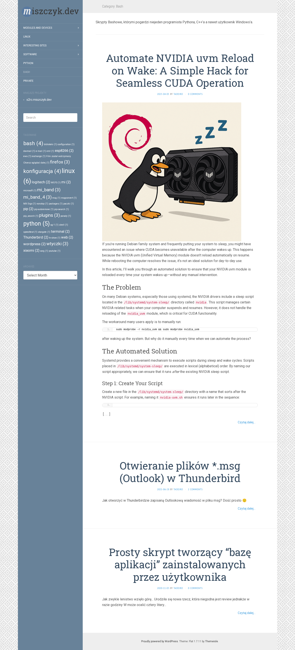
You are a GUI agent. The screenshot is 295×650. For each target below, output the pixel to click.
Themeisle (211, 641)
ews (27, 156)
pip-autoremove (44, 209)
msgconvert (69, 197)
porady (65, 216)
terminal (60, 231)
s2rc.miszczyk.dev (39, 99)
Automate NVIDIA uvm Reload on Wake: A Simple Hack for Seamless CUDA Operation (180, 70)
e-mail (41, 151)
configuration (66, 144)
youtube (54, 251)
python (36, 223)
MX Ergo (29, 203)
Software (30, 54)
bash (33, 143)
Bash (26, 72)
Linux (26, 36)
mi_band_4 (37, 197)
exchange (39, 156)
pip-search (61, 209)
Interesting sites (34, 45)
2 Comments (195, 489)
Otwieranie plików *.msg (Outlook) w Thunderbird (180, 472)
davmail (29, 151)
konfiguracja (42, 171)
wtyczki (57, 243)
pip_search (30, 216)
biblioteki (50, 144)
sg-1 (54, 224)
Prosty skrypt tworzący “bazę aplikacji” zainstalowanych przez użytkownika (180, 564)
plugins (49, 215)
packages (56, 203)
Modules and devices (37, 27)
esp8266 (64, 150)
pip (28, 209)
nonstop (42, 203)
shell (63, 224)
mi (66, 182)
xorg (44, 251)
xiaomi (31, 250)
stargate (44, 232)
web (67, 237)
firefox (60, 162)
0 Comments (195, 94)
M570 (56, 182)
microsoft (29, 190)
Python (28, 63)
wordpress (34, 244)
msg (56, 197)
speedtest (30, 232)
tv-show (54, 237)
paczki (68, 203)
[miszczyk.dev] (50, 11)
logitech (41, 182)
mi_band (48, 189)
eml (50, 151)
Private (28, 80)
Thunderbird (35, 237)
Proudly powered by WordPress (159, 641)
